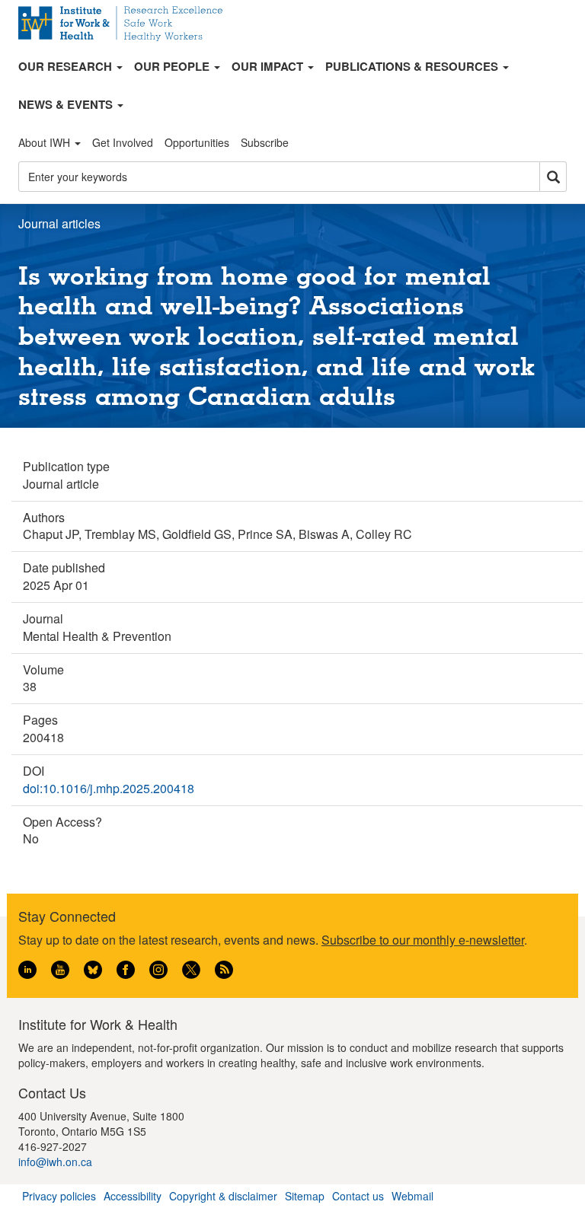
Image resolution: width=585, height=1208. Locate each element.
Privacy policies (59, 1195)
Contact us (358, 1195)
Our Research (66, 66)
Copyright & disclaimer (223, 1195)
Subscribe (265, 142)
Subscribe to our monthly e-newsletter (422, 939)
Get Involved (122, 142)
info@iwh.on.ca (55, 1161)
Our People (173, 66)
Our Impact (269, 66)
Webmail (412, 1195)
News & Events (67, 104)
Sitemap (304, 1195)
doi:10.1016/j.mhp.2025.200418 (108, 788)
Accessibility (132, 1195)
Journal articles (59, 223)
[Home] (126, 23)
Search (553, 177)
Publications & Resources (413, 66)
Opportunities (197, 142)
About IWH (45, 142)
